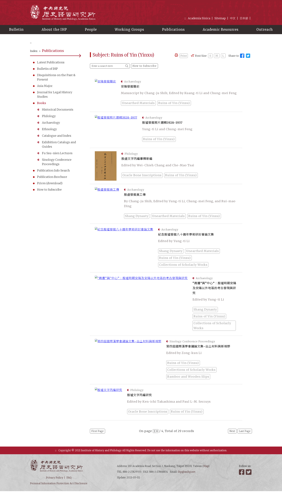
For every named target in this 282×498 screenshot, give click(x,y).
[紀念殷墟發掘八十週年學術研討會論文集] (124, 248)
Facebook (242, 472)
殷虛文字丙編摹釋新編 (136, 159)
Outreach (264, 29)
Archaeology (51, 122)
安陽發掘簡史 (130, 86)
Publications (173, 29)
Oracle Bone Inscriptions (142, 175)
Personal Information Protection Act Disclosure (58, 483)
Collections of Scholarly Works (183, 265)
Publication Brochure (52, 177)
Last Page (245, 431)
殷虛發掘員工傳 (135, 194)
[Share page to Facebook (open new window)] (242, 56)
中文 (232, 18)
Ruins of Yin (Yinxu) (174, 103)
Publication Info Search (53, 170)
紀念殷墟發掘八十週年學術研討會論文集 (186, 234)
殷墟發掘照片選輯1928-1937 (162, 122)
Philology (49, 116)
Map (205, 466)
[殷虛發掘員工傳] (107, 203)
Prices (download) (50, 183)
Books (41, 103)
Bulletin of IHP (47, 69)
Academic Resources (220, 29)
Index (34, 51)
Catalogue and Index (56, 136)
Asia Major (45, 86)
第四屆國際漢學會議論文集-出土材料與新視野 (198, 346)
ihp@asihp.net (186, 471)
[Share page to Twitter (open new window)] (248, 56)
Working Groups (129, 29)
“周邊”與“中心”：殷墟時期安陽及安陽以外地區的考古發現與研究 (214, 288)
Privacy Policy (54, 477)
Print (183, 55)
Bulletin (16, 29)
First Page (97, 431)
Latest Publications (50, 62)
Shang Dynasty (136, 216)
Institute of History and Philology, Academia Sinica (62, 12)
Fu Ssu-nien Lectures (57, 153)
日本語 (244, 18)
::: (185, 18)
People (91, 29)
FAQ (69, 477)
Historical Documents (57, 109)
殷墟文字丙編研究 (139, 395)
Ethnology (49, 129)
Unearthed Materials (138, 103)
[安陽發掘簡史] (105, 93)
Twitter (249, 472)
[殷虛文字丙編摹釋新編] (106, 166)
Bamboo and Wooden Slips (188, 376)
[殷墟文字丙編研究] (108, 402)
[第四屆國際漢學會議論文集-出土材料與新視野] (128, 360)
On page (145, 431)
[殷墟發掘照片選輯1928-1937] (116, 130)
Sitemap (220, 18)
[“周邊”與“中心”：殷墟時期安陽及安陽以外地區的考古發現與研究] (141, 304)
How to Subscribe (49, 189)
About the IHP (54, 29)
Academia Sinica (199, 18)
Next (232, 431)
